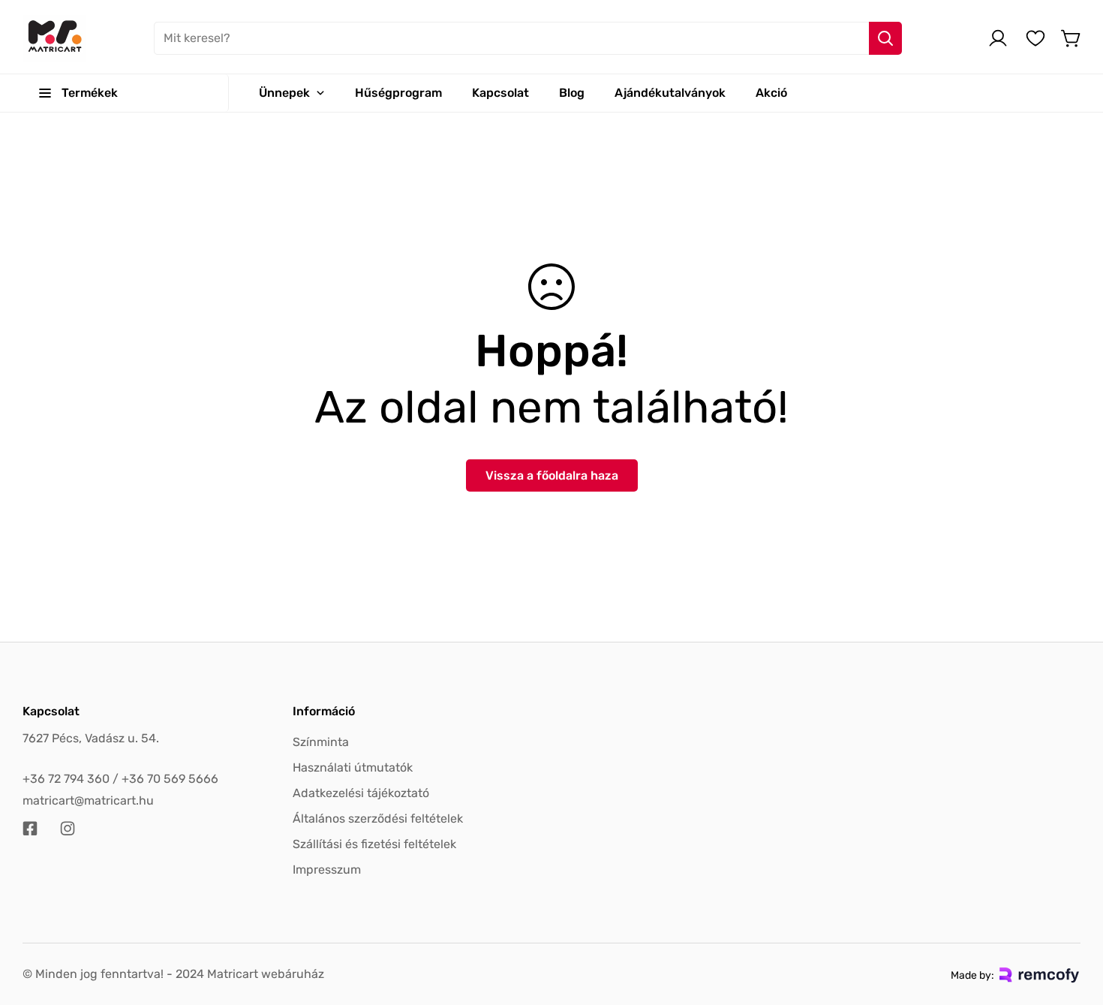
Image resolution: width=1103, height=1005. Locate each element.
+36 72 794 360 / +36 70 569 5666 (120, 779)
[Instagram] (67, 828)
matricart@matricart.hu (88, 800)
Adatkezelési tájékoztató (361, 793)
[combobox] (528, 38)
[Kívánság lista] (1035, 38)
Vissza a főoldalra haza (551, 475)
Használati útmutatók (353, 767)
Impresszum (327, 869)
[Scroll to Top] (1073, 923)
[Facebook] (30, 828)
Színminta (321, 742)
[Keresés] (885, 38)
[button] (1071, 38)
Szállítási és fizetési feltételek (374, 844)
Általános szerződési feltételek (378, 818)
